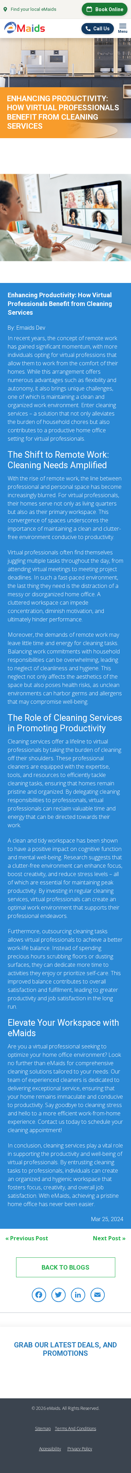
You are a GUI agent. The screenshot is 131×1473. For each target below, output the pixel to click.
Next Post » (109, 1238)
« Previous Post (26, 1238)
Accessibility (50, 1449)
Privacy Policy (79, 1449)
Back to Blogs (65, 1267)
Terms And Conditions (75, 1428)
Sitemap (43, 1428)
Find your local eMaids (33, 9)
